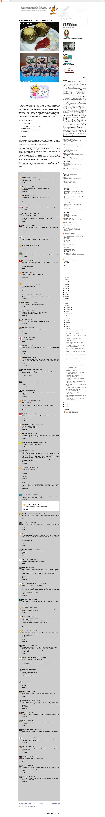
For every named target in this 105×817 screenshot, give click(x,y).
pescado (74, 117)
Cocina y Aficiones (68, 208)
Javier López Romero (27, 369)
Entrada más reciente (24, 803)
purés (85, 123)
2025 (66, 281)
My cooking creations (69, 202)
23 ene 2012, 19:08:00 (34, 494)
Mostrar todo (84, 264)
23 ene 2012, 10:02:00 (31, 252)
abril (67, 322)
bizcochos (83, 84)
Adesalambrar (25, 433)
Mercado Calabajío (68, 153)
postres (76, 121)
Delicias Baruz (25, 206)
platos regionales (80, 120)
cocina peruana (82, 92)
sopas (68, 130)
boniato (74, 85)
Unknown (24, 195)
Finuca (19, 109)
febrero (67, 326)
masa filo (68, 110)
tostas (83, 131)
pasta (84, 114)
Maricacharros (67, 214)
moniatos (82, 111)
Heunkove (43, 113)
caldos (75, 87)
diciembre (68, 307)
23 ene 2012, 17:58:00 (30, 482)
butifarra (64, 87)
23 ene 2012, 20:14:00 (28, 533)
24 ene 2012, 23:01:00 (29, 765)
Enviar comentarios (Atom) (30, 806)
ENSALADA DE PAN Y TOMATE (71, 215)
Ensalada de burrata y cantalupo (70, 241)
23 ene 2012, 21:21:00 (32, 567)
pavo (64, 117)
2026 (66, 279)
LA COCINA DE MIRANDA (28, 729)
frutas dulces (73, 103)
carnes (77, 88)
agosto (67, 315)
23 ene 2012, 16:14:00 (31, 413)
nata (77, 112)
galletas (72, 104)
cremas (65, 95)
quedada (67, 124)
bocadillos (68, 85)
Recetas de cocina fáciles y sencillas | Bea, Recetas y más (74, 197)
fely (23, 720)
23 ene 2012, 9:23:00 (34, 213)
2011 (66, 402)
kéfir (84, 107)
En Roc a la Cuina (26, 400)
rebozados (73, 126)
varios (70, 133)
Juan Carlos (25, 467)
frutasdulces (80, 103)
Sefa (23, 319)
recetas (64, 127)
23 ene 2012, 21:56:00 (31, 616)
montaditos (65, 112)
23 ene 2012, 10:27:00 (29, 272)
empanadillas (83, 98)
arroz (78, 83)
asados (84, 83)
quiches (82, 124)
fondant (81, 102)
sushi (77, 130)
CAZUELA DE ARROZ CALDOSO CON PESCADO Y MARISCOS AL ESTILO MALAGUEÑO (72, 229)
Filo (23, 712)
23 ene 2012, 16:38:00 (39, 424)
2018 (66, 294)
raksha (23, 337)
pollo (69, 121)
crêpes (72, 95)
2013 (66, 303)
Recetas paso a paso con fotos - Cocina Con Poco (73, 192)
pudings (80, 123)
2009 (66, 406)
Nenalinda (24, 645)
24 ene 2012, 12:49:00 (32, 756)
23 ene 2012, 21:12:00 (31, 559)
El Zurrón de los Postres (70, 244)
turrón (64, 133)
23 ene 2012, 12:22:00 (29, 327)
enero (67, 328)
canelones (65, 88)
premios (65, 123)
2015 (66, 300)
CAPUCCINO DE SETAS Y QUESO (73, 338)
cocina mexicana (72, 92)
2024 (66, 282)
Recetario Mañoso (36, 105)
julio (67, 316)
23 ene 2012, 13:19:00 (37, 357)
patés (83, 115)
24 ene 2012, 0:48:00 (28, 712)
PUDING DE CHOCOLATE (71, 340)
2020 (66, 290)
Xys (23, 765)
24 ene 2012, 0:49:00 (28, 720)
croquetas (82, 95)
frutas (66, 103)
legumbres (66, 108)
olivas (68, 114)
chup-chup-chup (68, 149)
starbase (24, 177)
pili (23, 272)
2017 (66, 296)
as (22, 533)
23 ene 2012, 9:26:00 (30, 225)
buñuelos (82, 85)
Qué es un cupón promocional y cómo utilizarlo (73, 193)
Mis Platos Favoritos (69, 259)
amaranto (64, 83)
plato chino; (80, 119)
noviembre (68, 309)
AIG (71, 81)
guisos (75, 106)
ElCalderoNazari (68, 173)
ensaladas (68, 99)
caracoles (72, 88)
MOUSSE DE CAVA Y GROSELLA (73, 333)
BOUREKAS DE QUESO (69, 250)
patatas (76, 115)
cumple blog (65, 96)
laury (23, 390)
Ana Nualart (65, 19)
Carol (23, 260)
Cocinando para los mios (70, 139)
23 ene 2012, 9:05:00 (29, 186)
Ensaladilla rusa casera (69, 198)
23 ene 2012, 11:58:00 (30, 310)
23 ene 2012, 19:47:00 (40, 513)
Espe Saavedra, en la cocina (70, 168)
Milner (28, 128)
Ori (23, 327)
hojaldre (65, 107)
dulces (79, 96)
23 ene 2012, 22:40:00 (33, 681)
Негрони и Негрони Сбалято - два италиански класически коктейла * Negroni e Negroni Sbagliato (73, 204)
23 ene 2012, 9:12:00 (33, 206)
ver (77, 133)
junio (67, 318)
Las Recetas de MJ (68, 218)
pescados (83, 117)
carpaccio (84, 88)
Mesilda (24, 413)
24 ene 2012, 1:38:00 (33, 737)
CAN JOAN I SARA (26, 549)
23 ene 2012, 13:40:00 (37, 369)
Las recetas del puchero (70, 249)
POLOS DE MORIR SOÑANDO (70, 182)
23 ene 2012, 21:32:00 (32, 599)
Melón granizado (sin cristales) (70, 223)
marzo (67, 324)
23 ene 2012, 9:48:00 (29, 236)
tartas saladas (66, 131)
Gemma (24, 252)
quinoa (64, 126)
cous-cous (81, 93)
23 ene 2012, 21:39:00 (32, 607)
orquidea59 (25, 522)
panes (79, 114)
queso (73, 124)
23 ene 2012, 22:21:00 (32, 645)
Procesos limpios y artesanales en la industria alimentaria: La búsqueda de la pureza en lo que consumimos (73, 236)
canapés (82, 87)
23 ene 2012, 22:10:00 (32, 630)
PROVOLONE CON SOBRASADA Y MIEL (73, 219)
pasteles (68, 115)
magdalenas (75, 108)
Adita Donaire (25, 737)
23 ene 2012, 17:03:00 (34, 433)
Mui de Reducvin (35, 130)
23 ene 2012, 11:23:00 (37, 294)
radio (69, 126)
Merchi (23, 310)
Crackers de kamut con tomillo (70, 150)
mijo (72, 111)
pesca (69, 117)
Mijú (23, 450)
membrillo (82, 110)
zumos (77, 135)
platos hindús (70, 120)
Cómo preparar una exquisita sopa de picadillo (73, 154)
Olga (23, 186)
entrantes (76, 99)
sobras (84, 128)
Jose (23, 776)
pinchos (69, 119)
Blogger (57, 813)
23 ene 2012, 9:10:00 (31, 195)
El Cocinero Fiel (68, 163)
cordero (74, 93)
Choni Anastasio (26, 700)
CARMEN (24, 302)
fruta (85, 102)
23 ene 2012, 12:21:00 (29, 319)
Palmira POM (25, 283)
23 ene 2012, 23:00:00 (30, 691)
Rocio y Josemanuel (27, 357)
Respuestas (26, 502)
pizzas (74, 119)
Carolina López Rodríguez (28, 424)
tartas (81, 130)
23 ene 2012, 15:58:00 (36, 400)
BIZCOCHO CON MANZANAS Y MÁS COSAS (76, 387)
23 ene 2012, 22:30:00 (41, 657)
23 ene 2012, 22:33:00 (31, 669)
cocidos (70, 91)
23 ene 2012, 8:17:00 (31, 177)
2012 (66, 305)
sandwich (82, 127)
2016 (66, 298)
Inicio (41, 803)
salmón (69, 127)
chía (70, 89)
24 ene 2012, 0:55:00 (39, 729)
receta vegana (81, 126)
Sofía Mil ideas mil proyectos (28, 513)
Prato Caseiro (67, 177)
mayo (67, 320)
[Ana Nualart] (63, 20)
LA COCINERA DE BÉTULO (72, 412)
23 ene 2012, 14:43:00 (36, 381)
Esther (23, 482)
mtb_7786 (24, 756)
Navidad (82, 112)
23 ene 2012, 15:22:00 (30, 390)
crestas (77, 95)
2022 (66, 286)
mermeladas (65, 111)
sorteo (73, 130)
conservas (66, 93)
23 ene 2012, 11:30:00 (32, 302)
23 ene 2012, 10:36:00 (33, 283)
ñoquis (64, 114)
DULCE (27, 504)
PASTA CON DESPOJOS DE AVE (71, 174)
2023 (66, 284)
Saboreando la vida (37, 162)
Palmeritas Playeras (68, 246)
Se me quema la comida (69, 181)
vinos (74, 135)
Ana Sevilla (24, 599)
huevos (77, 107)
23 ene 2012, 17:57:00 (33, 467)
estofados (75, 100)
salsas (74, 127)
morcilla (72, 112)
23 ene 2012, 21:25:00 (41, 583)
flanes (76, 102)
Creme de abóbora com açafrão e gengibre (72, 178)
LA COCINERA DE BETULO (31, 170)
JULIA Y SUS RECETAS (69, 233)
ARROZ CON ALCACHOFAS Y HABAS (74, 330)
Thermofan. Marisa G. (27, 294)
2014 (66, 302)
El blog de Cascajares (69, 253)
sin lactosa (78, 128)
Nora (23, 691)
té (71, 131)
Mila (23, 746)
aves (71, 84)
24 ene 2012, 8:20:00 (29, 746)
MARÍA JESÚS (25, 494)
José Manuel (25, 681)
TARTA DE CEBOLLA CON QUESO (73, 331)
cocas (64, 91)
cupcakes (72, 96)
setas (64, 128)
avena (66, 84)
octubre (67, 311)
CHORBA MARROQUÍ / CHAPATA (73, 361)
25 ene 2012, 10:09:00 (30, 776)
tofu (74, 131)
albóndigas (76, 81)
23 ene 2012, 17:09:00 (43, 442)
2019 (66, 292)
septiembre (68, 313)
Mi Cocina (66, 227)
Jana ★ (24, 669)
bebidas (76, 84)
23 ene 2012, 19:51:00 (34, 504)
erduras (83, 99)
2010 (66, 404)
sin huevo (72, 128)
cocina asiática (77, 91)
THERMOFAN (67, 222)
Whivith (24, 616)
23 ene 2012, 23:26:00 (35, 700)
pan (73, 114)
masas (74, 110)
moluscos (77, 111)
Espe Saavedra (25, 245)
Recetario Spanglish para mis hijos (30, 442)
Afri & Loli (24, 567)
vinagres (69, 135)
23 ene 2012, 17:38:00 (29, 450)
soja (64, 130)
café (70, 87)
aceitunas (65, 81)
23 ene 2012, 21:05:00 (36, 549)
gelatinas (79, 104)
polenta (64, 121)
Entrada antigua (55, 803)
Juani (23, 236)
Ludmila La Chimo (26, 381)
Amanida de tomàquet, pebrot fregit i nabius (73, 145)
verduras (83, 133)
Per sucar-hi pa (67, 186)
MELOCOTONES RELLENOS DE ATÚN (72, 169)
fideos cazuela (70, 102)
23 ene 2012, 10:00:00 (34, 245)
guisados (69, 106)
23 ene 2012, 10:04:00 (30, 260)
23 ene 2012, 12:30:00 (30, 337)
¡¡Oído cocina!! (67, 240)
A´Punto (24, 559)
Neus (23, 345)
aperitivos (70, 83)
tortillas (78, 131)
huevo (71, 107)
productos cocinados (73, 123)
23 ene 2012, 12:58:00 (30, 345)
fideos (64, 102)
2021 (66, 288)
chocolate (76, 90)
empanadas (75, 98)
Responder (24, 182)
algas (83, 81)
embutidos (66, 98)
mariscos (83, 108)
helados (82, 106)
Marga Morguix (25, 213)
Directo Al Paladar (68, 157)
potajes (82, 121)
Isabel (23, 225)
